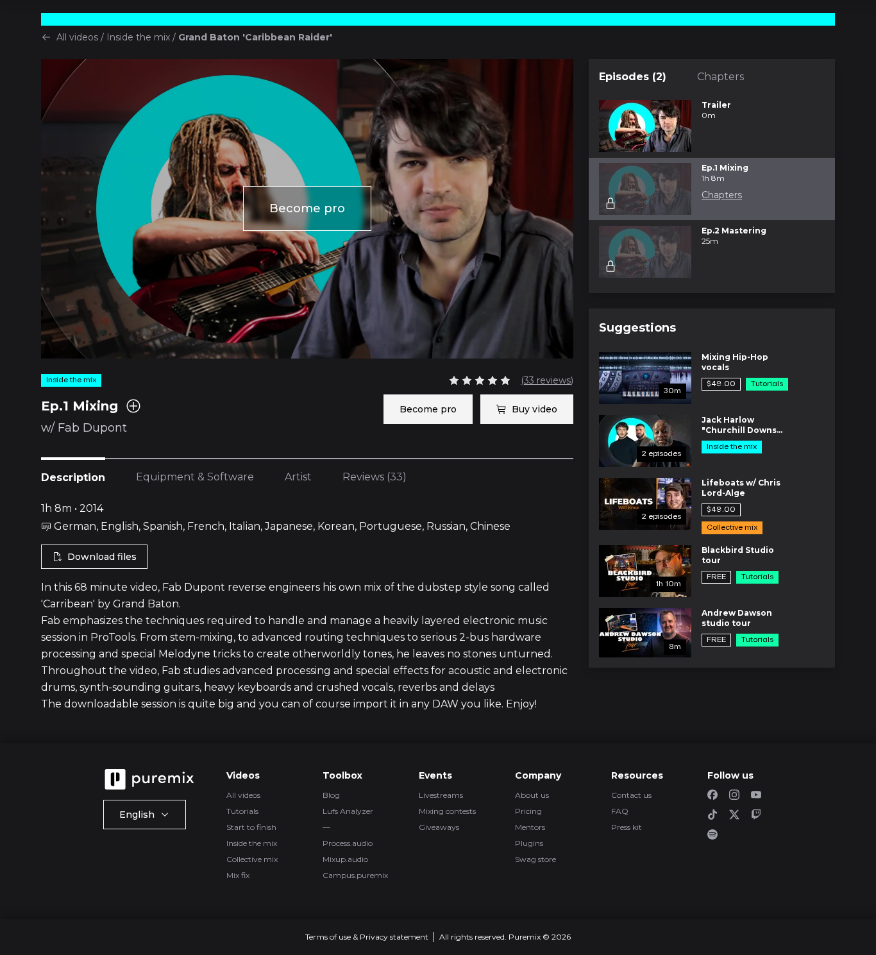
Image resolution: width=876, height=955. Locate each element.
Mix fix (237, 875)
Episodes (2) (632, 77)
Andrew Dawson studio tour (737, 618)
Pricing (528, 811)
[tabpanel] (307, 607)
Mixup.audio (345, 859)
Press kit (626, 827)
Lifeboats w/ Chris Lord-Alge (741, 488)
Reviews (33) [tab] (374, 477)
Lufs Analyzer (348, 811)
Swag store (535, 859)
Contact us (631, 795)
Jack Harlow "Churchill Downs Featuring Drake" (739, 425)
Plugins (529, 843)
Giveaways (439, 827)
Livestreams (441, 795)
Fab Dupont (92, 428)
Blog (331, 795)
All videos (77, 37)
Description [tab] (73, 477)
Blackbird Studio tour (738, 555)
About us (532, 795)
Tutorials (242, 811)
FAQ (619, 811)
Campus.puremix (355, 875)
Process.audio (348, 843)
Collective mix (252, 859)
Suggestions (637, 328)
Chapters (720, 77)
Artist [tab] (298, 477)
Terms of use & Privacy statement (366, 937)
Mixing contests (447, 811)
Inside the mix (138, 37)
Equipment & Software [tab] (195, 477)
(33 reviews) (547, 380)
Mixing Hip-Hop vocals (735, 362)
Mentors (530, 827)
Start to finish (251, 827)
